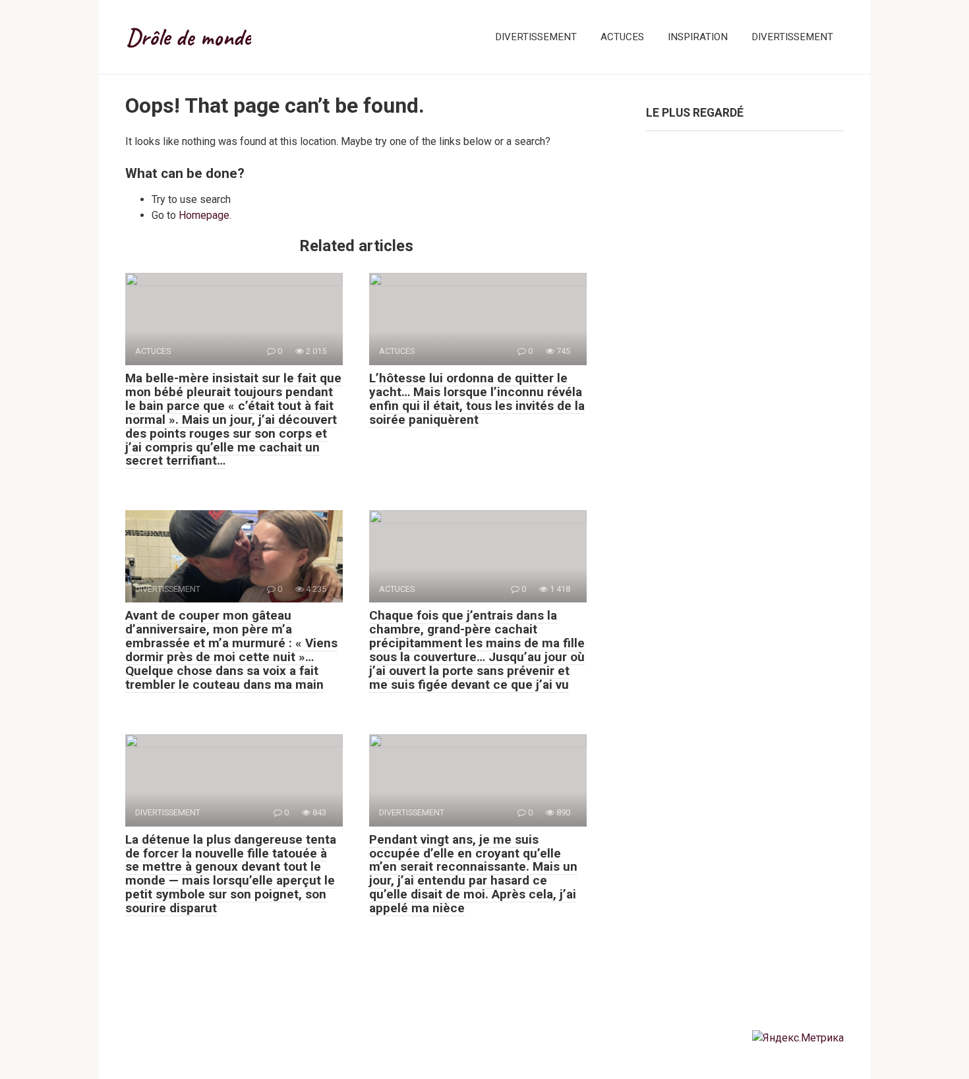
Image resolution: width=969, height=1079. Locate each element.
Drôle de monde (188, 37)
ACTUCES (622, 37)
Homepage (204, 215)
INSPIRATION (698, 37)
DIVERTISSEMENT (536, 37)
